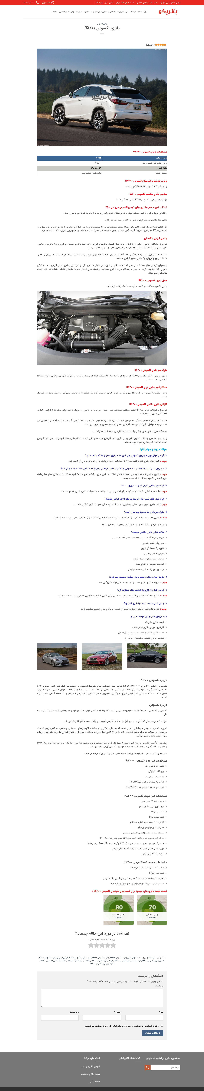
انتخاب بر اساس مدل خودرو (104, 11)
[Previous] (167, 660)
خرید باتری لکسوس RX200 (80, 957)
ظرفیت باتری (83, 11)
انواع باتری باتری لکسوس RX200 (123, 957)
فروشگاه (133, 11)
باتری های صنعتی (66, 11)
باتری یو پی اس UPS (104, 2)
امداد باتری (94, 1082)
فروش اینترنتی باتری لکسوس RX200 (53, 957)
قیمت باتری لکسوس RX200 (102, 960)
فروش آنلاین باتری (91, 1066)
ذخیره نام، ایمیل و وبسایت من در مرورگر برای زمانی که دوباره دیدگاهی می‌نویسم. (122, 1026)
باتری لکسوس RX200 (100, 957)
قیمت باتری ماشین (90, 1074)
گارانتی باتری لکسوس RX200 (78, 960)
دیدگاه (159, 986)
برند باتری (123, 11)
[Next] (36, 660)
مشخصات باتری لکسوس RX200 (53, 960)
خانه (140, 11)
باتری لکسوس (102, 23)
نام (161, 1012)
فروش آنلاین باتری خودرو (170, 2)
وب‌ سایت (74, 1012)
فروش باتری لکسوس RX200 (153, 960)
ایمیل (117, 1012)
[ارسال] (148, 1067)
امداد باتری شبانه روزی (125, 2)
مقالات (54, 11)
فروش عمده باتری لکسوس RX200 (127, 960)
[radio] (113, 946)
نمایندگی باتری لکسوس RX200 (102, 963)
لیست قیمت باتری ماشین (147, 2)
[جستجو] (145, 12)
